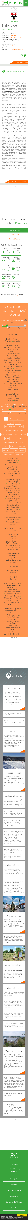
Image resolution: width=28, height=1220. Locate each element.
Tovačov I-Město (12, 388)
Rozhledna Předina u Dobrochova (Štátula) (13, 495)
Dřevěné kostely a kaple (10, 442)
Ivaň (5, 360)
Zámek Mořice (13, 520)
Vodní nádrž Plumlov (13, 539)
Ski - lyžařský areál (10, 427)
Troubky (9, 392)
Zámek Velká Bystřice (12, 609)
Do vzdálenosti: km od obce (12, 320)
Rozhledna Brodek (12, 471)
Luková (16, 369)
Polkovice (15, 379)
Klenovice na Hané (15, 360)
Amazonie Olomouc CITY (12, 592)
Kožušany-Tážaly (12, 364)
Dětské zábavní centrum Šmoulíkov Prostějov (12, 489)
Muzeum (22, 450)
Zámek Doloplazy (13, 505)
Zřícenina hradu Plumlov (12, 598)
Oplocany (8, 377)
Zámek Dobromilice (12, 507)
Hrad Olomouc (12, 587)
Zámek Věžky (13, 632)
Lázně (12, 446)
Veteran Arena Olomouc (12, 602)
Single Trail (14, 450)
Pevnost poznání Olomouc (13, 536)
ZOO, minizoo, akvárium (16, 419)
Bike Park (5, 450)
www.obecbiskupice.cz (17, 49)
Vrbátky (16, 396)
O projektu (14, 1179)
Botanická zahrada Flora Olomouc (12, 529)
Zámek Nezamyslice (13, 585)
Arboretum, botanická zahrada (9, 434)
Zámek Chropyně (12, 541)
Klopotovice (9, 362)
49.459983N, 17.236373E (17, 37)
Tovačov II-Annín (12, 390)
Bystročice (8, 341)
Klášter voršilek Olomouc (12, 518)
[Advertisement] (14, 202)
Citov (18, 347)
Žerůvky (10, 400)
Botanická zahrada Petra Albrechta (12, 474)
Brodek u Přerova (12, 339)
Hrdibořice (8, 358)
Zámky (13, 438)
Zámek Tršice (12, 606)
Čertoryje (9, 345)
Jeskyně (5, 446)
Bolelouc (12, 337)
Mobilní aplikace (14, 1196)
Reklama (14, 1185)
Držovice (12, 352)
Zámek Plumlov (12, 600)
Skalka (6, 383)
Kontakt (14, 1208)
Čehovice (9, 343)
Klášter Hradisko (12, 604)
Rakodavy (16, 381)
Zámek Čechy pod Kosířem (13, 618)
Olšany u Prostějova (12, 375)
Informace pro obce (14, 1190)
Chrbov (6, 347)
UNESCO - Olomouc (12, 543)
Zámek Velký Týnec (13, 499)
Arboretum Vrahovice (12, 465)
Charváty (16, 345)
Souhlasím (22, 1215)
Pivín (8, 379)
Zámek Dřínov (12, 625)
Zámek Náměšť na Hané (12, 634)
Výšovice (16, 398)
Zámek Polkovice (12, 467)
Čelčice (16, 343)
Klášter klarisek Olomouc (13, 566)
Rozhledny (24, 434)
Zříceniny (20, 438)
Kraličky (19, 366)
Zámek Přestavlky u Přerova (13, 629)
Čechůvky (16, 341)
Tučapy (15, 392)
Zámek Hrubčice (12, 458)
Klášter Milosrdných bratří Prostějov (13, 481)
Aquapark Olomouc (12, 501)
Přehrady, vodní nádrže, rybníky (14, 430)
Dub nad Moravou (12, 354)
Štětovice (13, 383)
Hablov (15, 356)
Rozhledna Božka (13, 621)
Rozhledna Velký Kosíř (12, 596)
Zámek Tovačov (12, 461)
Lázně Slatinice (13, 558)
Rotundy (22, 442)
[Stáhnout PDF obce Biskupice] (22, 55)
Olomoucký (14, 32)
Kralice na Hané (9, 366)
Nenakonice (16, 371)
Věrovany (16, 394)
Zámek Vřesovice (12, 486)
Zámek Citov (12, 463)
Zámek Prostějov (13, 484)
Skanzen (20, 427)
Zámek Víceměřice (12, 509)
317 (12, 46)
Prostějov (13, 35)
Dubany (9, 356)
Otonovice (16, 377)
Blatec (16, 335)
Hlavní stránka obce (22, 62)
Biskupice (9, 25)
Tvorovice (8, 394)
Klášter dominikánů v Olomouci (13, 571)
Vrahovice (9, 396)
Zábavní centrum (8, 454)
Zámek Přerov (12, 590)
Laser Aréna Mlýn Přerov (12, 583)
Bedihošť (10, 335)
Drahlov (15, 349)
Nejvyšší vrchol (21, 446)
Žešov (16, 400)
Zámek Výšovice (12, 469)
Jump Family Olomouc (13, 594)
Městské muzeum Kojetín (13, 503)
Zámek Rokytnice (13, 492)
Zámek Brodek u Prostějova (13, 555)
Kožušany (17, 362)
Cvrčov (9, 349)
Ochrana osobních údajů (14, 1202)
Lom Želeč (12, 623)
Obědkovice (12, 373)
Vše (6, 419)
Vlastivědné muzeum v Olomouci (13, 561)
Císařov (13, 347)
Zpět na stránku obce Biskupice (20, 181)
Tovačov (13, 385)
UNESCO (18, 423)
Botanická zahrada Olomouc (12, 512)
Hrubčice (17, 358)
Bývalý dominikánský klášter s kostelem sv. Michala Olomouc (12, 547)
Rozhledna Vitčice (13, 615)
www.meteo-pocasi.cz (19, 296)
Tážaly (19, 383)
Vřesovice (9, 398)
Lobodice (10, 369)
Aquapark (10, 423)
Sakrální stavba (20, 454)
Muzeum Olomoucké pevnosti (13, 523)
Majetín (7, 371)
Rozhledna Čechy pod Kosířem (12, 612)
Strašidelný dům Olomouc (13, 578)
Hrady (7, 438)
